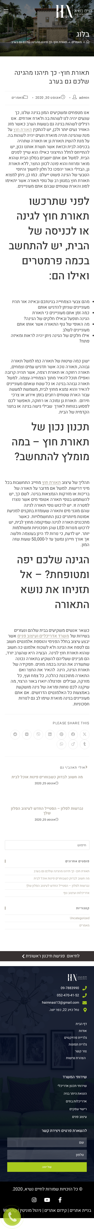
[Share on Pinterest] (61, 735)
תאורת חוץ (51, 482)
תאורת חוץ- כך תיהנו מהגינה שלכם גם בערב (39, 42)
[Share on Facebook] (73, 735)
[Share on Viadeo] (73, 744)
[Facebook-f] (60, 1200)
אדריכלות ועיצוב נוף (76, 893)
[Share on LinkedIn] (50, 735)
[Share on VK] (27, 735)
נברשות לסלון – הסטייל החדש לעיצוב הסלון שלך (47, 811)
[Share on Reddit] (15, 735)
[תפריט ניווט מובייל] (6, 11)
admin (84, 97)
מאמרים (18, 97)
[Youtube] (47, 1200)
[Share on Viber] (38, 735)
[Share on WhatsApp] (61, 744)
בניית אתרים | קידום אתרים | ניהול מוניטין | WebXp (47, 1210)
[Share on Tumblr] (84, 744)
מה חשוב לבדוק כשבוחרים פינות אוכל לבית (47, 777)
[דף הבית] (87, 42)
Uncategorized (79, 918)
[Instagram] (34, 1200)
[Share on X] (84, 735)
